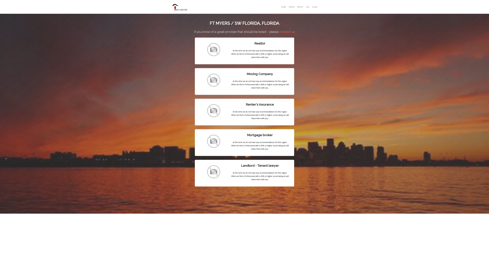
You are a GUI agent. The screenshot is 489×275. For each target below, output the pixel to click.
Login (314, 7)
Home (283, 7)
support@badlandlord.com (305, 199)
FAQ (307, 7)
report (300, 7)
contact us (287, 32)
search (292, 7)
